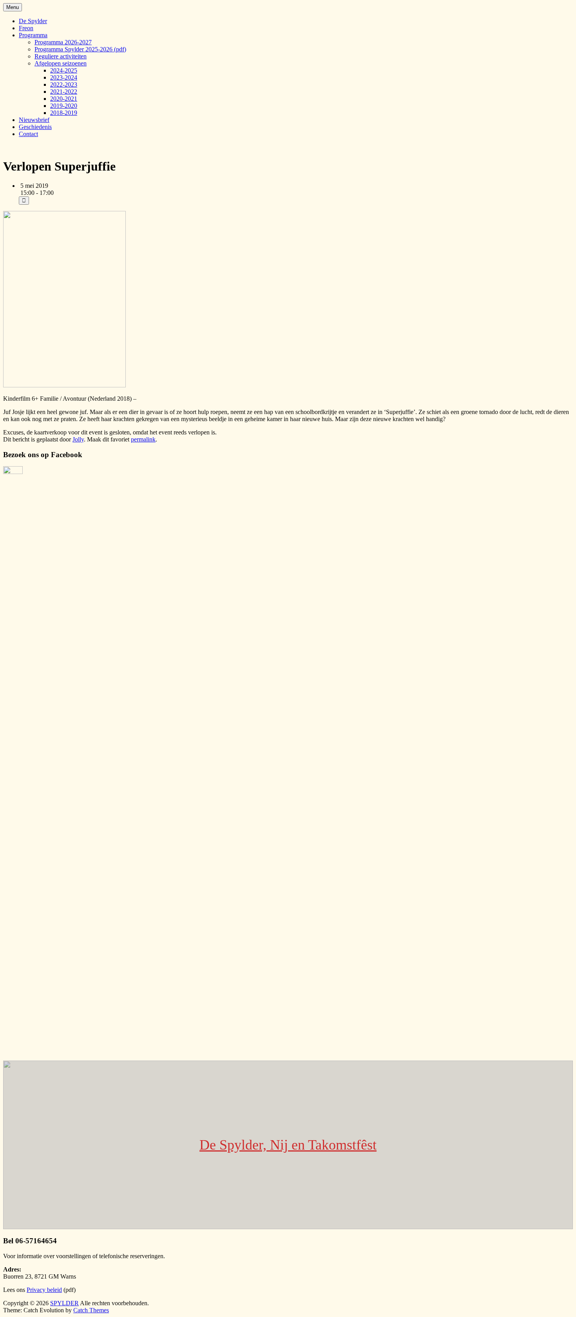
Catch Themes (91, 1310)
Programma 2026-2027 (63, 42)
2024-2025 (63, 70)
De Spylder (33, 21)
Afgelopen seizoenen (60, 63)
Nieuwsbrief (34, 119)
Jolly (78, 439)
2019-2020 (63, 105)
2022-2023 (63, 84)
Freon (26, 28)
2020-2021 (63, 98)
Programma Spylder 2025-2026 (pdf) (80, 49)
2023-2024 (63, 77)
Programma (33, 35)
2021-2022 (63, 91)
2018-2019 (63, 112)
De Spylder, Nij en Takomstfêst (288, 1145)
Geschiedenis (35, 127)
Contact (28, 134)
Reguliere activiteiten (60, 56)
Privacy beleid (44, 1289)
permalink (143, 439)
